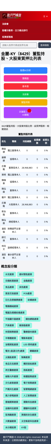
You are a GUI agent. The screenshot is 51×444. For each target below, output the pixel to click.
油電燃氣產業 (11, 344)
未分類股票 (10, 427)
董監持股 (25, 102)
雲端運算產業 (11, 402)
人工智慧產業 (29, 395)
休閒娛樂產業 (11, 331)
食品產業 (9, 287)
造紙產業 (27, 370)
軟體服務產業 (29, 376)
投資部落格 (7, 36)
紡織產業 (32, 299)
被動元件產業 (11, 376)
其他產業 (23, 287)
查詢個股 (44, 45)
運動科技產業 (29, 402)
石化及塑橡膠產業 (13, 299)
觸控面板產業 (29, 363)
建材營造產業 (25, 274)
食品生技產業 (11, 363)
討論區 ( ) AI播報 (25, 113)
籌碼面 (25, 78)
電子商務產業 (29, 382)
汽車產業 (9, 325)
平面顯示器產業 (12, 319)
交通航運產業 (11, 280)
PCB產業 (27, 293)
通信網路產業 (32, 319)
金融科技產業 (11, 408)
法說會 (5, 23)
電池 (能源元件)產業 (14, 350)
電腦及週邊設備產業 (15, 312)
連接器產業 (24, 325)
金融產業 (27, 280)
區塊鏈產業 (10, 414)
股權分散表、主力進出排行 (15, 30)
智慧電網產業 (29, 389)
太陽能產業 (10, 357)
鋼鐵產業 (34, 350)
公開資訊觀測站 (19, 440)
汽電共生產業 (11, 389)
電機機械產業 (11, 306)
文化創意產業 (11, 382)
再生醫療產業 (11, 370)
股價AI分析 (25, 70)
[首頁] (11, 16)
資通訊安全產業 (28, 414)
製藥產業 (25, 357)
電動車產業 (26, 338)
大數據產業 (10, 421)
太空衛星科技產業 (29, 421)
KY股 (23, 427)
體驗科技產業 (29, 408)
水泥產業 (9, 274)
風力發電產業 (11, 395)
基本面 (25, 86)
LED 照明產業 (30, 344)
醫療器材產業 (29, 331)
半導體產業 (10, 338)
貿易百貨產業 (11, 293)
